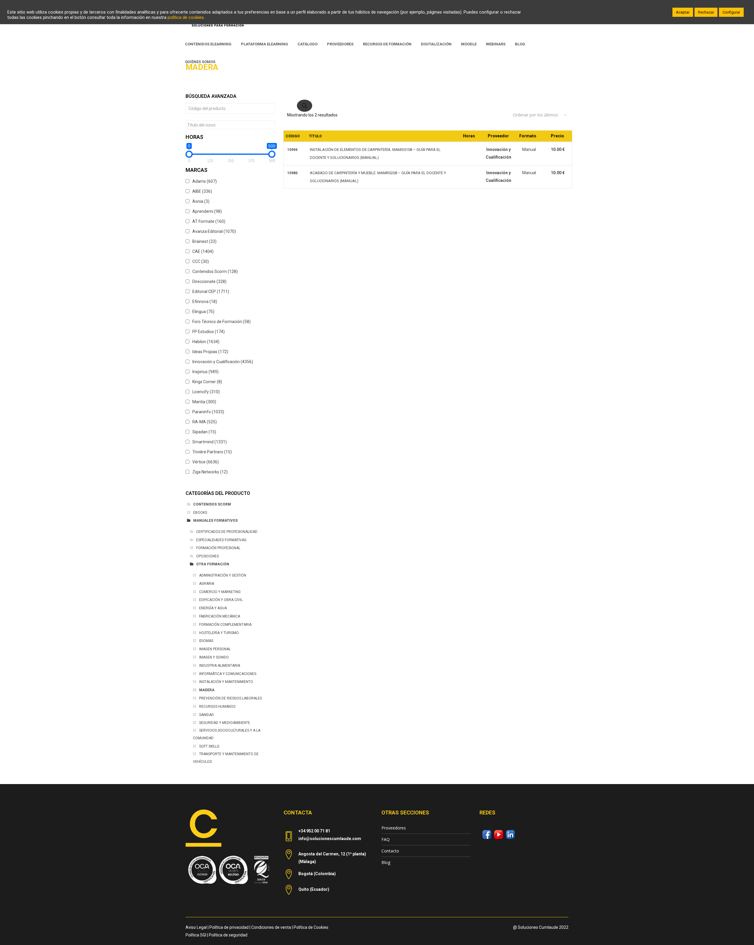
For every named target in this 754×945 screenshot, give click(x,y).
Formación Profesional (218, 548)
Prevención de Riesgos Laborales (230, 698)
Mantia (204, 401)
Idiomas (206, 641)
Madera (206, 690)
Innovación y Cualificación (222, 361)
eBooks (200, 513)
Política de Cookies (311, 927)
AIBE (202, 191)
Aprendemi (207, 211)
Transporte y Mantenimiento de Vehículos (226, 758)
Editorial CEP (210, 291)
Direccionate (209, 281)
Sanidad (206, 715)
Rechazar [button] (706, 12)
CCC (200, 261)
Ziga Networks (210, 472)
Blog (385, 862)
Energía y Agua (213, 608)
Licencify (206, 391)
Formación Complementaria (225, 625)
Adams (204, 181)
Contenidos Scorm (215, 271)
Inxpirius (205, 371)
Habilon (205, 341)
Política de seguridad (228, 935)
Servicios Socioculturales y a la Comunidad (226, 734)
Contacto (390, 851)
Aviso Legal (196, 927)
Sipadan (204, 431)
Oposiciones (207, 556)
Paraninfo (208, 411)
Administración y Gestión (222, 575)
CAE (203, 251)
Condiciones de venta (271, 927)
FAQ (385, 839)
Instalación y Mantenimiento (226, 682)
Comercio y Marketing (220, 592)
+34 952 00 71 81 (314, 831)
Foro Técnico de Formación (221, 321)
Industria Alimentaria (219, 666)
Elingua (203, 311)
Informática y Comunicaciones (227, 674)
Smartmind (209, 441)
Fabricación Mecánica (219, 616)
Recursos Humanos (217, 706)
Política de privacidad (229, 927)
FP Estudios (208, 331)
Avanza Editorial (214, 231)
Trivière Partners (212, 452)
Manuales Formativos (215, 520)
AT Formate (208, 221)
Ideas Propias (210, 351)
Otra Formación (212, 564)
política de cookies (186, 17)
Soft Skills (209, 746)
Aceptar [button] (682, 12)
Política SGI (196, 935)
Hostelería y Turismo (219, 633)
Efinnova (204, 301)
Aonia (200, 201)
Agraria (206, 584)
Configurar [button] (731, 12)
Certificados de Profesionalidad (226, 532)
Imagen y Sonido (214, 657)
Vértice (205, 462)
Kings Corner (207, 381)
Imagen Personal (215, 649)
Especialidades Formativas (221, 540)
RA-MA (204, 421)
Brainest (204, 241)
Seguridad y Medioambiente (224, 723)
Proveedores (393, 828)
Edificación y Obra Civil (221, 600)
